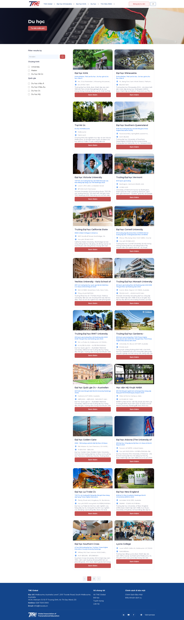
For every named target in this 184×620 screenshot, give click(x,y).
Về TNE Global (99, 595)
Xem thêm (92, 95)
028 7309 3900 (38, 603)
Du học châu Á (37, 83)
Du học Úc (35, 91)
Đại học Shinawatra (64, 4)
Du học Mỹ (36, 94)
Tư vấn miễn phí (37, 28)
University (35, 67)
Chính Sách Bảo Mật (134, 595)
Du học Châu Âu (38, 87)
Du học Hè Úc (37, 74)
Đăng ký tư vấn (139, 4)
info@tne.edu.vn (38, 606)
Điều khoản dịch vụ (133, 598)
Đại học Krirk (81, 4)
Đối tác (96, 598)
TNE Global (48, 4)
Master (34, 70)
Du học (93, 4)
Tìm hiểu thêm (106, 4)
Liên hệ (96, 604)
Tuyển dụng (98, 601)
